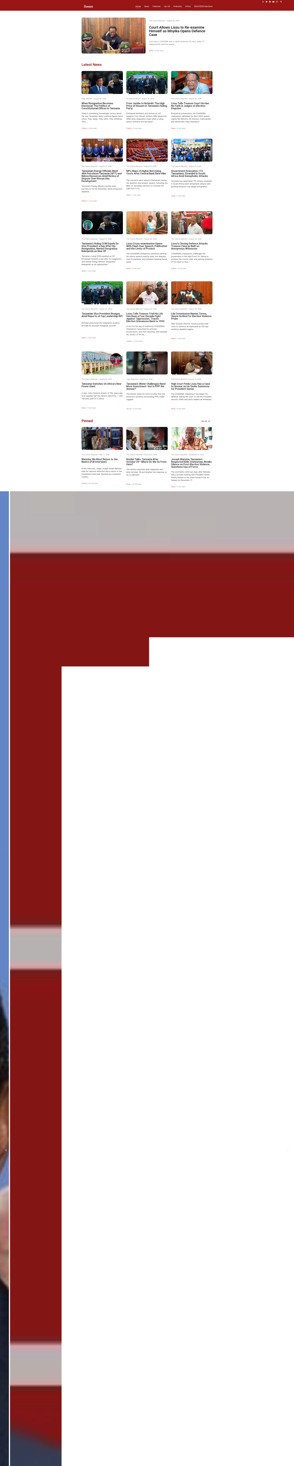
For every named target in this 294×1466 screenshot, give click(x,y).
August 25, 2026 (105, 309)
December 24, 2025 (196, 455)
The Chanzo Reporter (157, 21)
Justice (129, 341)
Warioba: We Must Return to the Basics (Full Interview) (100, 460)
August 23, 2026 (146, 379)
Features (157, 6)
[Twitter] (266, 1)
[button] (281, 1)
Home (138, 6)
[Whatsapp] (263, 1)
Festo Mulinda (87, 99)
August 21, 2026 (195, 379)
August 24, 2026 (150, 309)
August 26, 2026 (150, 239)
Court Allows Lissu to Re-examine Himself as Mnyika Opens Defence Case (177, 31)
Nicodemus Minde (133, 99)
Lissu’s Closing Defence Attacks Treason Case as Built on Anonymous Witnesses (189, 246)
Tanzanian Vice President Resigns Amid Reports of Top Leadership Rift (102, 315)
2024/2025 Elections (203, 6)
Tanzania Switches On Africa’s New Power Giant (101, 385)
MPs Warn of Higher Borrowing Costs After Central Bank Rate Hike (146, 172)
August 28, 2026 (173, 21)
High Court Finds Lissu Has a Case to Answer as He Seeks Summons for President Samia (190, 386)
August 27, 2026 (105, 166)
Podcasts (177, 6)
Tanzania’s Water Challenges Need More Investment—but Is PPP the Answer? (145, 386)
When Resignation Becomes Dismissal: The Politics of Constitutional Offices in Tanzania (101, 106)
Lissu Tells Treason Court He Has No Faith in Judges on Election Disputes (190, 106)
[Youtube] (273, 1)
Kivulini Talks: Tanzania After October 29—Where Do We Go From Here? (146, 462)
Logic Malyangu (132, 379)
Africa (188, 6)
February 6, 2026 (150, 455)
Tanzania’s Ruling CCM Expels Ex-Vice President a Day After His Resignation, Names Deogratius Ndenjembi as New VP (100, 247)
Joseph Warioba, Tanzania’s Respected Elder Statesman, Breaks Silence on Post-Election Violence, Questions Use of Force (191, 463)
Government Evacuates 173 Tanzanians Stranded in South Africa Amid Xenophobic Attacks (189, 173)
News (146, 6)
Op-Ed (167, 6)
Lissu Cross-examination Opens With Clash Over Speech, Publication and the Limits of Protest (146, 246)
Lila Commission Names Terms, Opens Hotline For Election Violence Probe (191, 316)
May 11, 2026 (104, 455)
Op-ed (128, 409)
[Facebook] (270, 1)
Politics (84, 128)
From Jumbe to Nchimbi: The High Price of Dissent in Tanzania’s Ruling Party (146, 106)
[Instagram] (276, 1)
